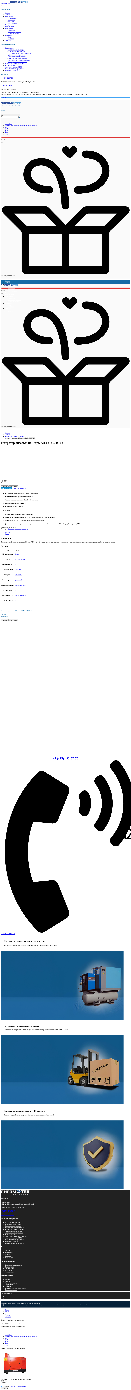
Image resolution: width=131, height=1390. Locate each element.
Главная (7, 13)
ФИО (3, 1381)
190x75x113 (18, 575)
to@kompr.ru (5, 97)
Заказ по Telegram (6, 488)
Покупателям (9, 28)
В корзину (4, 486)
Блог (10, 37)
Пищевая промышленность (13, 1265)
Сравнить (8, 1286)
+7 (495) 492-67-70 (7, 78)
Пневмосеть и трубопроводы (14, 1243)
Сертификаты (12, 23)
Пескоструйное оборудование (14, 69)
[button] (65, 140)
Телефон (4, 1382)
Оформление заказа (11, 1283)
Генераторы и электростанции (14, 63)
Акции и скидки (13, 33)
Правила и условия (11, 1290)
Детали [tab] (7, 534)
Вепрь (17, 554)
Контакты (8, 40)
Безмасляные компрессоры (17, 56)
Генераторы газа (10, 65)
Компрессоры (9, 48)
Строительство (9, 1268)
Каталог (7, 14)
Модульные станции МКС (13, 67)
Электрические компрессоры (17, 62)
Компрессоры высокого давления (19, 60)
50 (15, 600)
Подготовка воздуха (11, 70)
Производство (9, 1267)
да (15, 590)
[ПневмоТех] (14, 4)
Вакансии (11, 20)
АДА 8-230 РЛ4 (20, 559)
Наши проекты (9, 26)
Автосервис (8, 1270)
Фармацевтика (9, 1272)
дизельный (18, 580)
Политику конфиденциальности (18, 1386)
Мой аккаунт (9, 1279)
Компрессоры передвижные (17, 58)
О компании (9, 16)
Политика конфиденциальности (15, 1288)
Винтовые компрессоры (16, 50)
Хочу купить (9, 1285)
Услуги (7, 25)
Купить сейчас (13, 486)
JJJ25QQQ (8, 127)
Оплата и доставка (14, 32)
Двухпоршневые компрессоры (22, 53)
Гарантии (11, 30)
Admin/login (8, 124)
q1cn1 (6, 134)
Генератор (18, 569)
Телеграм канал (6, 85)
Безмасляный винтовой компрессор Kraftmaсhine (21, 125)
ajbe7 (6, 132)
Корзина (7, 1281)
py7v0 (6, 131)
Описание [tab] (8, 532)
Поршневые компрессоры (16, 51)
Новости (11, 39)
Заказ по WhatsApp (20, 488)
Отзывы (11, 21)
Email (3, 1384)
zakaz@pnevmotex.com (7, 1215)
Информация (9, 35)
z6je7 (6, 129)
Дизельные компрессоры (16, 55)
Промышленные (20, 585)
